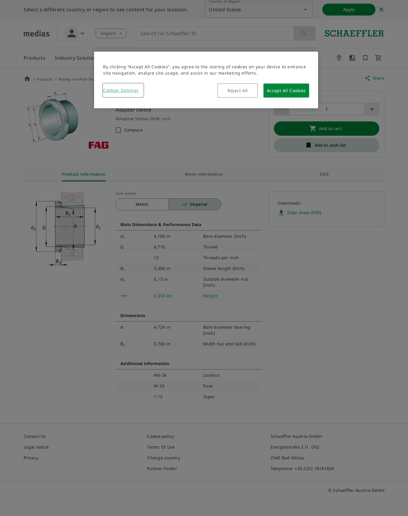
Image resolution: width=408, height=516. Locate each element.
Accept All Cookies (286, 90)
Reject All (238, 90)
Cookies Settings (121, 90)
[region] (206, 80)
